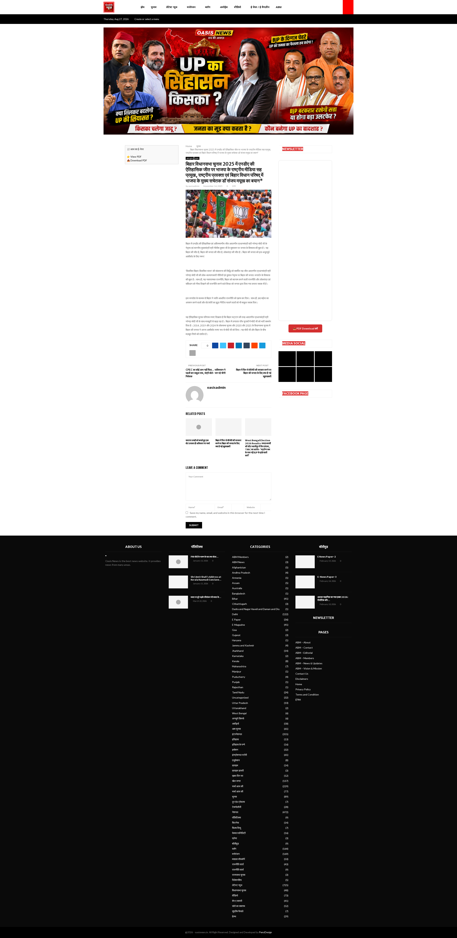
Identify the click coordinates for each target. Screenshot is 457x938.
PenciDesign (265, 932)
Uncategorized (240, 697)
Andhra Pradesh (241, 572)
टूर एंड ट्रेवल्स (238, 801)
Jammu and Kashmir (243, 645)
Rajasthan (237, 687)
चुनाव (154, 7)
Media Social (293, 343)
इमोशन (235, 749)
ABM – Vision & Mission (308, 668)
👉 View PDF (134, 156)
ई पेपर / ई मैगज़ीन (260, 7)
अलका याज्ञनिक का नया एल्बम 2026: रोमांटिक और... (332, 599)
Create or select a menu (146, 19)
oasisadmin (193, 186)
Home (298, 684)
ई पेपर (298, 699)
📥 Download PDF (137, 160)
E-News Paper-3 (327, 576)
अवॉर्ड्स (224, 7)
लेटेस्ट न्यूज (171, 7)
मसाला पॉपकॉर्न (238, 859)
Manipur (236, 671)
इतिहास (235, 739)
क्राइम (235, 765)
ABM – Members (304, 658)
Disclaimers (301, 678)
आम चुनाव (190, 158)
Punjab (236, 682)
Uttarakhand (239, 708)
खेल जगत (236, 780)
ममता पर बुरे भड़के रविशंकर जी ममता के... (206, 597)
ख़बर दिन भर (237, 775)
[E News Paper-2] (305, 561)
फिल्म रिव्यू (236, 827)
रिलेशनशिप (237, 879)
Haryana (236, 640)
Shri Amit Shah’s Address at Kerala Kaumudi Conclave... (206, 578)
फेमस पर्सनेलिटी (239, 832)
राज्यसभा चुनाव (238, 874)
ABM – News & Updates (308, 663)
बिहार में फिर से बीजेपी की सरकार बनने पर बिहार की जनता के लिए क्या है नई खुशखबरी (253, 373)
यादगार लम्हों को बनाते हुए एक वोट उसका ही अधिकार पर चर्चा (198, 442)
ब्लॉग (207, 7)
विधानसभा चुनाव (239, 890)
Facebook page (295, 393)
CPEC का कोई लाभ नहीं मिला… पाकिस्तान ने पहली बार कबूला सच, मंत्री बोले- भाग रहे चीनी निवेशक (205, 373)
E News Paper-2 (326, 556)
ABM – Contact (304, 647)
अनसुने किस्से (238, 718)
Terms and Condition (307, 694)
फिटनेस (235, 822)
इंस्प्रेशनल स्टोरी (239, 754)
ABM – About (303, 642)
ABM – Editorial (304, 652)
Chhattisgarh (239, 603)
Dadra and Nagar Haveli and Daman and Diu (256, 609)
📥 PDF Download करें (305, 328)
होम (142, 7)
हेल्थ (234, 916)
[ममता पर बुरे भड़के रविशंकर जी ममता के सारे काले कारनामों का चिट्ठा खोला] (178, 602)
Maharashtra (239, 666)
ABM (279, 7)
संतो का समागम (238, 905)
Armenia (236, 577)
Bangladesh (238, 593)
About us (133, 547)
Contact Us (301, 673)
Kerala (235, 661)
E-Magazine (238, 624)
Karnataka (237, 655)
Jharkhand (237, 650)
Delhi (235, 614)
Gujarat (236, 635)
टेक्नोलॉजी (236, 806)
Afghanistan (239, 567)
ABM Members (240, 556)
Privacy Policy (303, 689)
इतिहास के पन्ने (238, 744)
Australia (237, 588)
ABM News (238, 562)
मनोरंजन (191, 7)
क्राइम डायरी (238, 770)
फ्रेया (234, 838)
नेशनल (235, 812)
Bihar (235, 598)
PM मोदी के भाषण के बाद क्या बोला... (205, 556)
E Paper (236, 619)
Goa (234, 629)
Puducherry (238, 676)
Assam (236, 582)
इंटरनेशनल (237, 734)
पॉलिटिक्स (197, 547)
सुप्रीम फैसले (237, 911)
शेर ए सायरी (237, 900)
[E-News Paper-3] (305, 582)
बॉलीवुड (235, 843)
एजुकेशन (236, 760)
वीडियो (237, 7)
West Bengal (239, 713)
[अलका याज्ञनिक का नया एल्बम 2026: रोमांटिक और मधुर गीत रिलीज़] (305, 602)
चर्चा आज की (237, 786)
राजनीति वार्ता (238, 864)
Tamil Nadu (238, 692)
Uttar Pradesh (240, 702)
